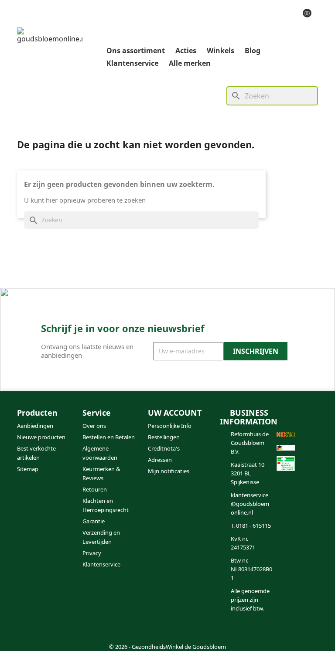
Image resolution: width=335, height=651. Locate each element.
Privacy (91, 553)
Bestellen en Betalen (108, 437)
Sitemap (27, 469)
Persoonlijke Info (169, 426)
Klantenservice (132, 63)
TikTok (68, 631)
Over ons (94, 426)
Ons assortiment (135, 50)
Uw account (175, 412)
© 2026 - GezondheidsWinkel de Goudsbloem (167, 647)
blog (252, 50)
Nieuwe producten (41, 437)
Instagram (47, 631)
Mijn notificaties (168, 471)
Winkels (220, 50)
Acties (185, 50)
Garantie (93, 521)
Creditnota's (164, 448)
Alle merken (190, 63)
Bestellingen (164, 437)
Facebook (26, 631)
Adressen (160, 460)
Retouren (94, 489)
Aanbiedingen (35, 426)
